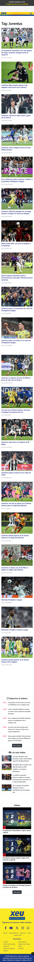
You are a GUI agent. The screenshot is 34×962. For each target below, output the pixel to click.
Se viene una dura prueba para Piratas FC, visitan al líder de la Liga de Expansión (18, 729)
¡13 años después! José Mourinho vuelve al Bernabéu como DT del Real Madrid (22, 759)
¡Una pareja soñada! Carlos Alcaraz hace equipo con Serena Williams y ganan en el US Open (19, 738)
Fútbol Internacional (9, 944)
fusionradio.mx (13, 933)
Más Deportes (22, 942)
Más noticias (17, 745)
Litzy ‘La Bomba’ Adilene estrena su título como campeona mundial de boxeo (19, 711)
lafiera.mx (23, 933)
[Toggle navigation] (30, 14)
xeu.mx (5, 933)
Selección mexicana (9, 948)
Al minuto (21, 948)
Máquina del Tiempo (24, 944)
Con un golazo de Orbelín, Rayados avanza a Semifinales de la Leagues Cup (19, 720)
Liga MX (6, 942)
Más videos (17, 892)
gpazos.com (17, 935)
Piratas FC (6, 946)
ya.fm (29, 933)
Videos (20, 946)
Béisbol (6, 951)
